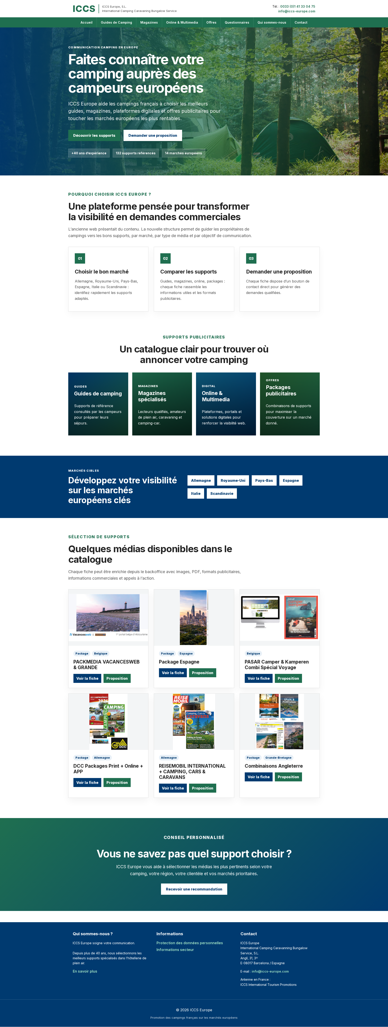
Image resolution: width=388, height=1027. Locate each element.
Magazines (149, 22)
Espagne (291, 480)
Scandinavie (221, 493)
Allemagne (201, 480)
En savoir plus (85, 971)
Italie (196, 493)
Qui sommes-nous (272, 22)
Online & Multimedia (182, 22)
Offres (211, 22)
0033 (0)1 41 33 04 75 (297, 6)
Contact (301, 22)
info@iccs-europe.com (296, 11)
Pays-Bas (264, 480)
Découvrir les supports (94, 135)
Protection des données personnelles (190, 943)
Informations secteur (175, 949)
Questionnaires (237, 22)
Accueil (87, 22)
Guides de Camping (116, 22)
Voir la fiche (87, 678)
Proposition (117, 678)
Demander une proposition (152, 135)
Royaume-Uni (233, 480)
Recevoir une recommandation (194, 889)
